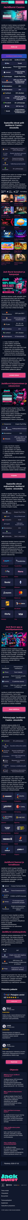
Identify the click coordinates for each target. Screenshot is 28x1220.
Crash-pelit (17, 191)
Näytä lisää (14, 1062)
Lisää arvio (14, 1001)
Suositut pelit (3, 191)
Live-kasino (11, 191)
